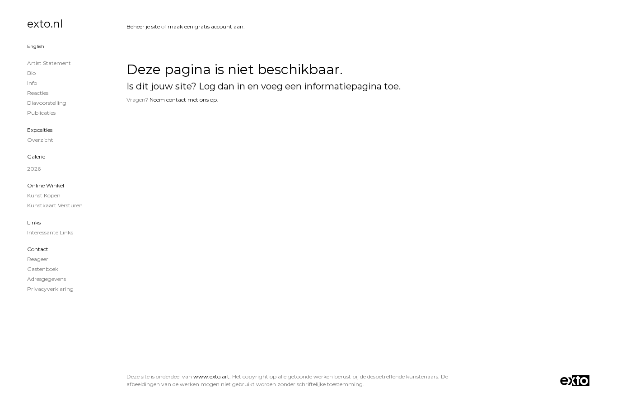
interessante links (50, 232)
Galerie (36, 156)
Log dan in (222, 86)
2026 (34, 168)
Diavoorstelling (46, 102)
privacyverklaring (50, 288)
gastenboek (42, 269)
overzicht (40, 139)
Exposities (39, 129)
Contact (37, 249)
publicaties (41, 112)
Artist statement (49, 63)
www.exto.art (211, 376)
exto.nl (45, 23)
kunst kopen (44, 195)
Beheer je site (143, 26)
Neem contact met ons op (183, 99)
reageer (37, 259)
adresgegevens (46, 278)
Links (34, 222)
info (32, 82)
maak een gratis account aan (205, 26)
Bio (31, 73)
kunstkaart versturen (55, 205)
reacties (37, 92)
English (35, 46)
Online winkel (45, 185)
